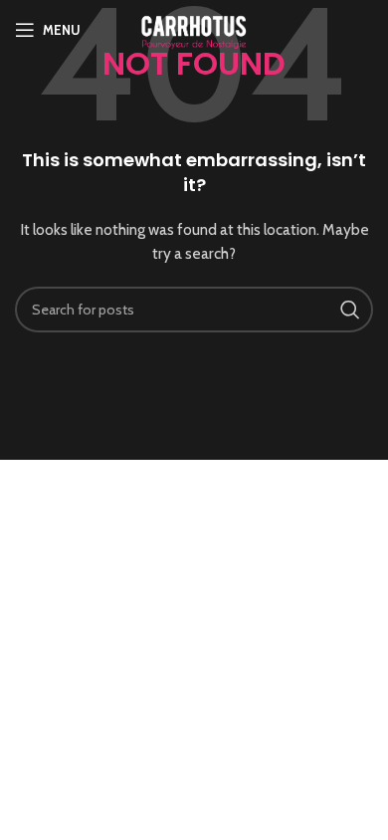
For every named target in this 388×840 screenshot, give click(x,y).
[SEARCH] (350, 309)
